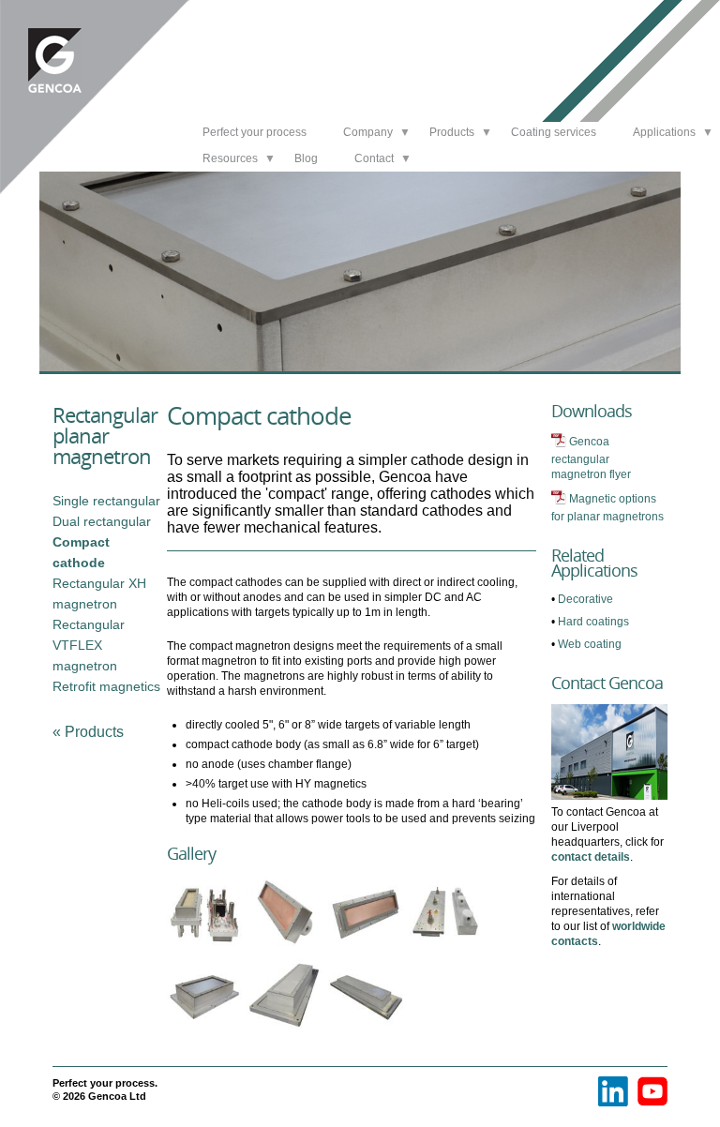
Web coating (590, 644)
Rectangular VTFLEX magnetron (88, 645)
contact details (590, 857)
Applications (664, 132)
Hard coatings (593, 621)
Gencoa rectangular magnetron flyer (591, 458)
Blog (306, 158)
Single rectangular (106, 500)
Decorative (585, 599)
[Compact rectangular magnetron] (207, 951)
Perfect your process (254, 132)
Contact (374, 158)
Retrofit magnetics (106, 686)
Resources (230, 158)
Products (451, 132)
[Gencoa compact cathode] (207, 1035)
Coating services (553, 132)
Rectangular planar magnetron (105, 435)
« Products (88, 732)
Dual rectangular (101, 521)
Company (368, 132)
